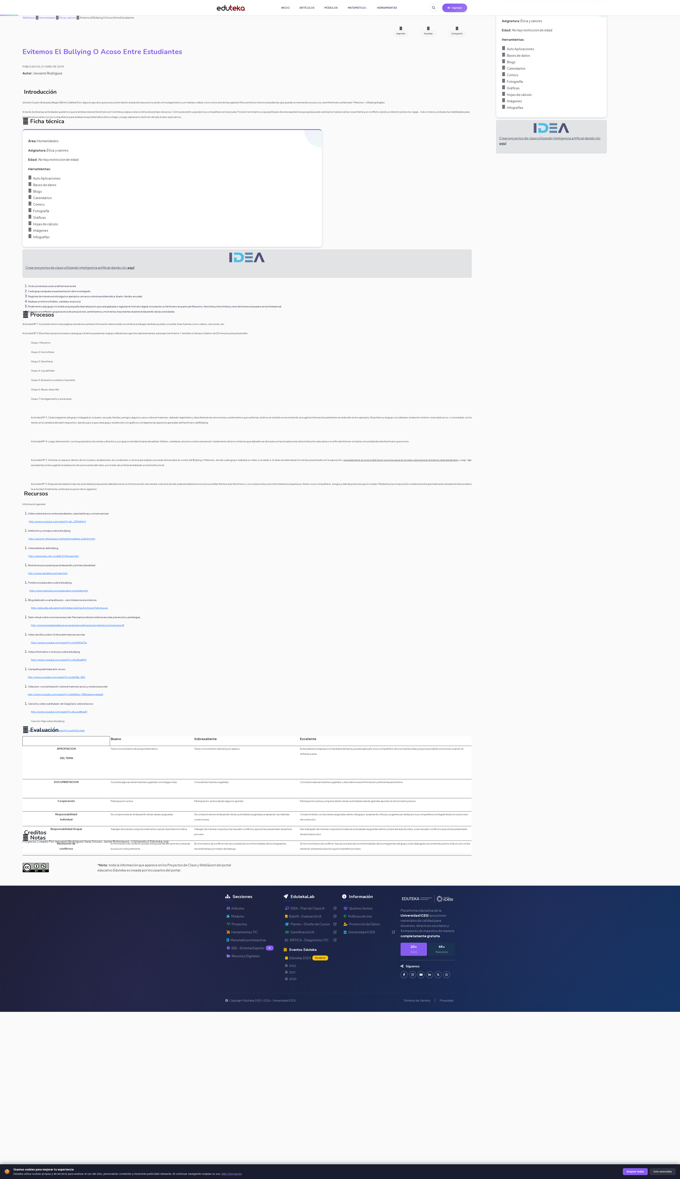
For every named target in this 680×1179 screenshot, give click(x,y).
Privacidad (446, 1000)
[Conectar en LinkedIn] (429, 974)
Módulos (237, 916)
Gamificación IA (302, 932)
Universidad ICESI (361, 932)
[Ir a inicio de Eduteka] (231, 7)
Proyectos (239, 924)
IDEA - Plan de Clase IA (308, 908)
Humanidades (47, 17)
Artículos (237, 908)
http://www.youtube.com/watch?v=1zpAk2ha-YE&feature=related (65, 694)
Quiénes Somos (360, 908)
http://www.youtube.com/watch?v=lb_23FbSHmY (57, 521)
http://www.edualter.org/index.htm (48, 573)
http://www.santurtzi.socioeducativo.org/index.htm (59, 590)
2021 (292, 972)
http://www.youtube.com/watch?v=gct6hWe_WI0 (56, 677)
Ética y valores (67, 17)
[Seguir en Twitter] (438, 974)
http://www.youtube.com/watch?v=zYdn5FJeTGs (59, 642)
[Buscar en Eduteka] (433, 8)
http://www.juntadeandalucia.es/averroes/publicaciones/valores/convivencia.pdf (77, 625)
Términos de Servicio (416, 1000)
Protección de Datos (364, 924)
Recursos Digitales (246, 956)
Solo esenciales (662, 1171)
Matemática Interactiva (248, 940)
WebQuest (28, 17)
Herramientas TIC (244, 932)
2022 (292, 965)
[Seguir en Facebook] (404, 974)
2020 (292, 978)
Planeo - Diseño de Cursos (310, 924)
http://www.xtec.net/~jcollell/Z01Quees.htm (54, 556)
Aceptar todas (635, 1171)
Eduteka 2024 (307, 958)
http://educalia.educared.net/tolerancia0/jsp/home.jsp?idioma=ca (69, 607)
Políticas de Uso (360, 916)
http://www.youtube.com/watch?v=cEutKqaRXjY (59, 659)
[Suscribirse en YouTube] (421, 974)
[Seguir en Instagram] (412, 974)
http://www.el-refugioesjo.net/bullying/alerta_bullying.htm (62, 538)
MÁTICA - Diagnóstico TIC (309, 940)
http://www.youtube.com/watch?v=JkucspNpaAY (59, 711)
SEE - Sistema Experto (251, 948)
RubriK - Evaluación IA (305, 916)
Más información (232, 1173)
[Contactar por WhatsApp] (446, 974)
